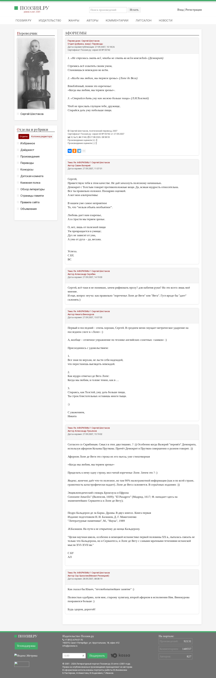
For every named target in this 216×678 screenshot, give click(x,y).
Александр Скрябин (85, 274)
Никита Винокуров (84, 314)
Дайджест (27, 150)
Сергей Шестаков (32, 114)
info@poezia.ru (69, 646)
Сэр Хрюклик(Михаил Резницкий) (92, 575)
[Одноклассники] (74, 151)
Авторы (92, 20)
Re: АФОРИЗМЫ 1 (82, 162)
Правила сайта (29, 202)
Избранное (27, 143)
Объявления (28, 209)
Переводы (27, 163)
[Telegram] (79, 151)
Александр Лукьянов (86, 431)
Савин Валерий (82, 165)
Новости (165, 20)
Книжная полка (30, 182)
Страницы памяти (32, 195)
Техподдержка (26, 645)
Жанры (73, 20)
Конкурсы (26, 169)
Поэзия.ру (34, 7)
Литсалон (144, 20)
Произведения (29, 156)
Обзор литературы (32, 189)
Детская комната (31, 176)
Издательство (50, 20)
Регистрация (193, 9)
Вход (180, 9)
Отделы (24, 136)
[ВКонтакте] (70, 151)
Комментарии (117, 20)
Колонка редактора (41, 136)
